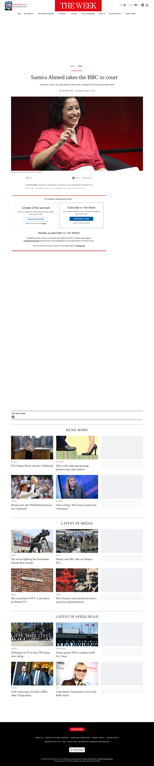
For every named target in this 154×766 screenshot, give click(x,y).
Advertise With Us (53, 742)
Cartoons (74, 14)
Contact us (80, 246)
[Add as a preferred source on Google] (77, 749)
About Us (39, 738)
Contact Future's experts (57, 738)
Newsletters (62, 14)
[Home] (19, 14)
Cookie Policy (112, 738)
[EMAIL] (13, 417)
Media (80, 66)
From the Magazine (88, 14)
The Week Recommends (46, 14)
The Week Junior (115, 14)
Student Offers (130, 14)
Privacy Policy (98, 738)
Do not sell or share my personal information (88, 742)
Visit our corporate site (105, 759)
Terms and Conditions (80, 738)
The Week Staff (67, 91)
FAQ (64, 742)
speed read (76, 71)
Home (72, 66)
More (101, 14)
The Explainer (28, 14)
